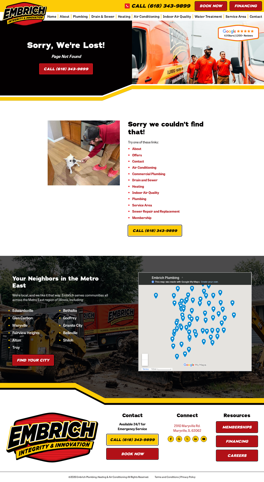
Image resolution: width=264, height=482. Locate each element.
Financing (246, 6)
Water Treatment (208, 16)
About (64, 16)
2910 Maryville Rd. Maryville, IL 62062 (187, 427)
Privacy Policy (188, 476)
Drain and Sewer (145, 180)
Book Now (211, 6)
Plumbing (80, 16)
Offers (137, 155)
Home (52, 16)
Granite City (72, 325)
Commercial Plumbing (148, 173)
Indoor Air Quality (177, 16)
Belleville (70, 333)
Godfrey (70, 318)
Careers (236, 455)
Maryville (20, 325)
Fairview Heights (26, 333)
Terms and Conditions (167, 476)
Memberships (237, 427)
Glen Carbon (22, 318)
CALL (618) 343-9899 (160, 6)
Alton (16, 340)
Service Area (236, 16)
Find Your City (33, 360)
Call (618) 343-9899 (66, 69)
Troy (16, 347)
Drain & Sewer (102, 16)
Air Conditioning (146, 16)
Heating (124, 16)
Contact (256, 16)
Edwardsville (22, 310)
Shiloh (68, 340)
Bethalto (70, 310)
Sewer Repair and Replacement (156, 211)
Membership (141, 217)
